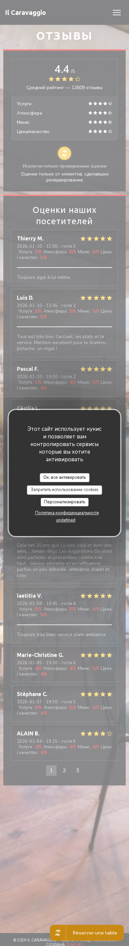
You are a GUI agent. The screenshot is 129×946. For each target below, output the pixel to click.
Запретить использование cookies (65, 490)
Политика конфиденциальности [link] (67, 513)
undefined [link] (65, 520)
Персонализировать (64, 502)
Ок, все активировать (64, 477)
